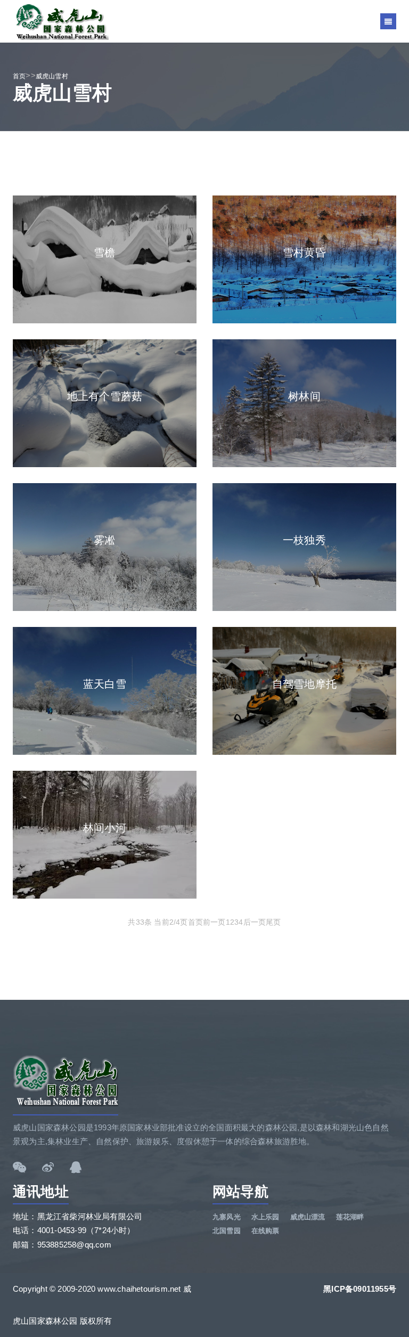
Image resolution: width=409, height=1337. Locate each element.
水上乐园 (265, 1217)
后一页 (254, 922)
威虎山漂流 (307, 1217)
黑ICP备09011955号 (359, 1288)
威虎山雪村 (52, 76)
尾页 (273, 922)
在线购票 (265, 1231)
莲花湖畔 (350, 1217)
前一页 (214, 922)
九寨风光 (226, 1217)
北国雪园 (226, 1231)
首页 (19, 76)
